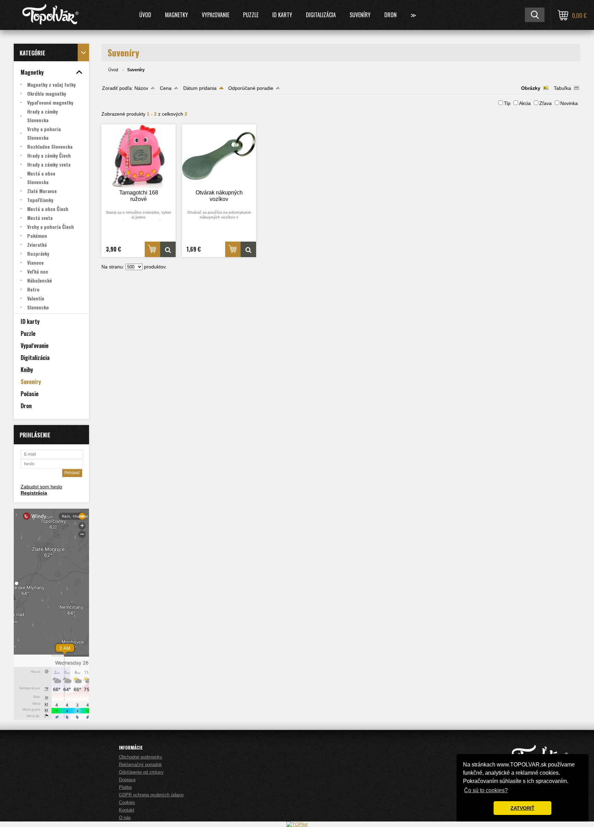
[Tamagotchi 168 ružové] (138, 156)
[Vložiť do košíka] (152, 249)
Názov (141, 88)
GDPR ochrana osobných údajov (151, 794)
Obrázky (530, 88)
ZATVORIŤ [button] (522, 808)
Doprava (127, 779)
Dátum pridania (200, 88)
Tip (507, 103)
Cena (166, 88)
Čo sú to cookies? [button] (486, 790)
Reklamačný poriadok (140, 764)
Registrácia (34, 493)
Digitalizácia (321, 15)
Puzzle (250, 15)
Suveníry (360, 15)
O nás (125, 817)
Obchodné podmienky (140, 757)
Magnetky (176, 15)
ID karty (282, 15)
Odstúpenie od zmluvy (141, 772)
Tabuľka (562, 88)
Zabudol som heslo (41, 486)
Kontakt (126, 810)
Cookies (127, 802)
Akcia (525, 103)
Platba (125, 787)
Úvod (145, 15)
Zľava (545, 103)
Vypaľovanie (215, 15)
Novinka (569, 103)
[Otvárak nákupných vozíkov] (219, 156)
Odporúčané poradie (250, 88)
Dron (390, 15)
